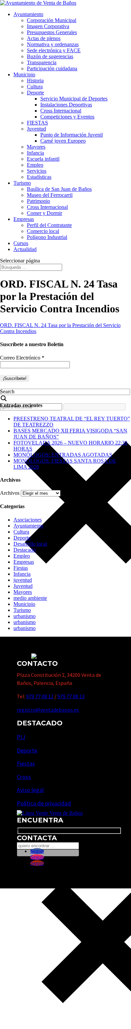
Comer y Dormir (44, 213)
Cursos (20, 243)
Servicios (36, 171)
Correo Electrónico (22, 358)
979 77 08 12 (39, 696)
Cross (24, 777)
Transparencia (41, 62)
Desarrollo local (30, 544)
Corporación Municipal (51, 20)
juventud (22, 580)
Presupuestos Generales (52, 32)
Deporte (35, 92)
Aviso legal (30, 790)
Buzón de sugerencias (50, 56)
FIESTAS (37, 123)
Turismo (22, 183)
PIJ (21, 737)
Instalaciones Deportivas (66, 104)
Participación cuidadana (52, 68)
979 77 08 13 (71, 696)
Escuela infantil (43, 159)
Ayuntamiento (28, 14)
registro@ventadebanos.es (48, 709)
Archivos (9, 493)
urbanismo (24, 616)
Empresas (23, 219)
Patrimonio (38, 201)
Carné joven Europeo (63, 141)
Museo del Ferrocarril (50, 195)
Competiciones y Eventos (67, 117)
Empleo (35, 165)
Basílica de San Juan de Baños (59, 189)
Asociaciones (27, 520)
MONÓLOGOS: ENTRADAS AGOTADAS (62, 455)
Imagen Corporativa (48, 26)
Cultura (35, 86)
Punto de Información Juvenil (71, 135)
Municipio (24, 74)
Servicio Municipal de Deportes (73, 98)
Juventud (36, 129)
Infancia (35, 153)
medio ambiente (30, 598)
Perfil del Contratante (49, 225)
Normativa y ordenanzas (53, 44)
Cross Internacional (60, 110)
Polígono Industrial (47, 237)
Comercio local (43, 231)
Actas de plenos (43, 38)
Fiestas (20, 568)
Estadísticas (39, 177)
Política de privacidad (44, 803)
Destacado (24, 550)
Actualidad (25, 249)
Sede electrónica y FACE (54, 50)
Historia (35, 80)
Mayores (36, 147)
